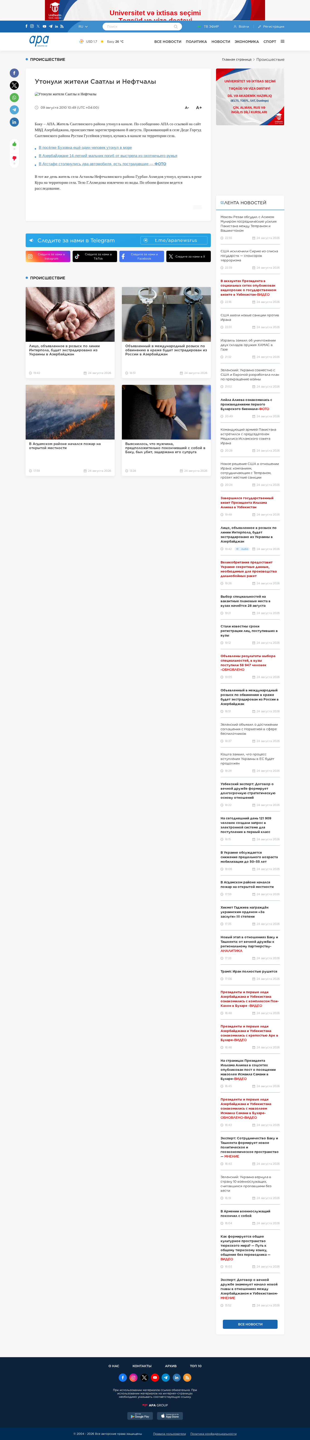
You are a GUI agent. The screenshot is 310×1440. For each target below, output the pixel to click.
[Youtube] (44, 27)
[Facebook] (26, 26)
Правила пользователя (169, 1433)
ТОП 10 (196, 1366)
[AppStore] (170, 1416)
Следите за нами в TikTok (98, 256)
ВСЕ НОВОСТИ (167, 41)
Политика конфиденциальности (213, 1433)
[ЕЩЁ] (280, 41)
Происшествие (270, 59)
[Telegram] (50, 27)
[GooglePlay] (140, 1416)
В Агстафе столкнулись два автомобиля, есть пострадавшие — (102, 164)
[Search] (175, 27)
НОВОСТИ (221, 41)
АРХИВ (171, 1366)
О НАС (113, 1366)
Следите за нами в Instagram (51, 256)
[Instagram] (32, 26)
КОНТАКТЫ (142, 1366)
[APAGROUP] (155, 1405)
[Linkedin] (56, 27)
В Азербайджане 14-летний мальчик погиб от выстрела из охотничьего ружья (108, 156)
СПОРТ (269, 41)
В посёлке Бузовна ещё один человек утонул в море (85, 147)
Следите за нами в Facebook (144, 256)
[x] (144, 1378)
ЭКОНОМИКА (247, 41)
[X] (38, 27)
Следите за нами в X (190, 256)
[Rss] (62, 27)
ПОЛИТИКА (196, 41)
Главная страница (236, 59)
